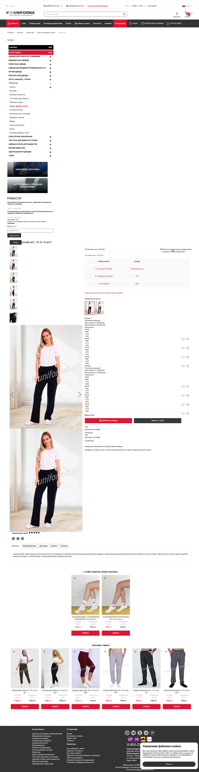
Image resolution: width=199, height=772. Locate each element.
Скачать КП (167, 251)
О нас (24, 23)
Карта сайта (131, 760)
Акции (69, 734)
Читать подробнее (14, 208)
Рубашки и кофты (16, 102)
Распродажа (120, 23)
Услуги (68, 23)
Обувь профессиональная (20, 136)
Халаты (12, 87)
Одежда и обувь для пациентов (23, 144)
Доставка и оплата (82, 23)
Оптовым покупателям (53, 23)
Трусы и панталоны (17, 125)
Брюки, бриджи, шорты (19, 106)
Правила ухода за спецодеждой (80, 760)
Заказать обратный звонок (98, 6)
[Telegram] (22, 538)
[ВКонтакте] (13, 538)
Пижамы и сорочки (17, 117)
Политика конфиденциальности (80, 762)
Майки (12, 121)
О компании (72, 729)
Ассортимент (38, 729)
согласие (187, 753)
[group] (46, 428)
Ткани (11, 156)
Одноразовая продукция (20, 152)
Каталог (15, 23)
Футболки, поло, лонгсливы (20, 114)
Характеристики (29, 546)
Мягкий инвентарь (17, 148)
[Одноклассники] (18, 538)
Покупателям (34, 23)
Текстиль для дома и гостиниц (23, 140)
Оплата (54, 546)
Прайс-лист (71, 738)
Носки (12, 129)
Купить (85, 633)
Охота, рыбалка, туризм (20, 79)
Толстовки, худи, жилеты (19, 98)
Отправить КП (179, 251)
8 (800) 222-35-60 (52, 6)
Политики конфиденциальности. (166, 757)
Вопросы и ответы (75, 751)
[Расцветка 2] (99, 307)
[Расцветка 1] (90, 308)
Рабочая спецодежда (18, 75)
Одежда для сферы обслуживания (24, 56)
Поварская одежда (17, 64)
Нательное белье (16, 110)
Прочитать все (13, 219)
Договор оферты (74, 753)
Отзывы (64, 546)
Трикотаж (13, 83)
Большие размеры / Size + (20, 133)
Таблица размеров (75, 758)
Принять (169, 764)
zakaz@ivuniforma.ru (76, 6)
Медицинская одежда (19, 60)
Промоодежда (15, 72)
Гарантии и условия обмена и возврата (83, 755)
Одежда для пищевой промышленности (27, 68)
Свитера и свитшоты (17, 95)
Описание (15, 546)
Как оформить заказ (75, 748)
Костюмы (13, 91)
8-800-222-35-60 (140, 745)
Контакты (97, 23)
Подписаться (14, 235)
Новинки (108, 23)
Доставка (43, 546)
